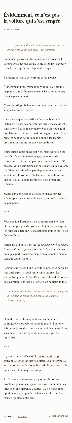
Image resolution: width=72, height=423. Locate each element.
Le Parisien (48, 49)
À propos (22, 416)
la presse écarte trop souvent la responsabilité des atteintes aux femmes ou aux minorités (35, 360)
